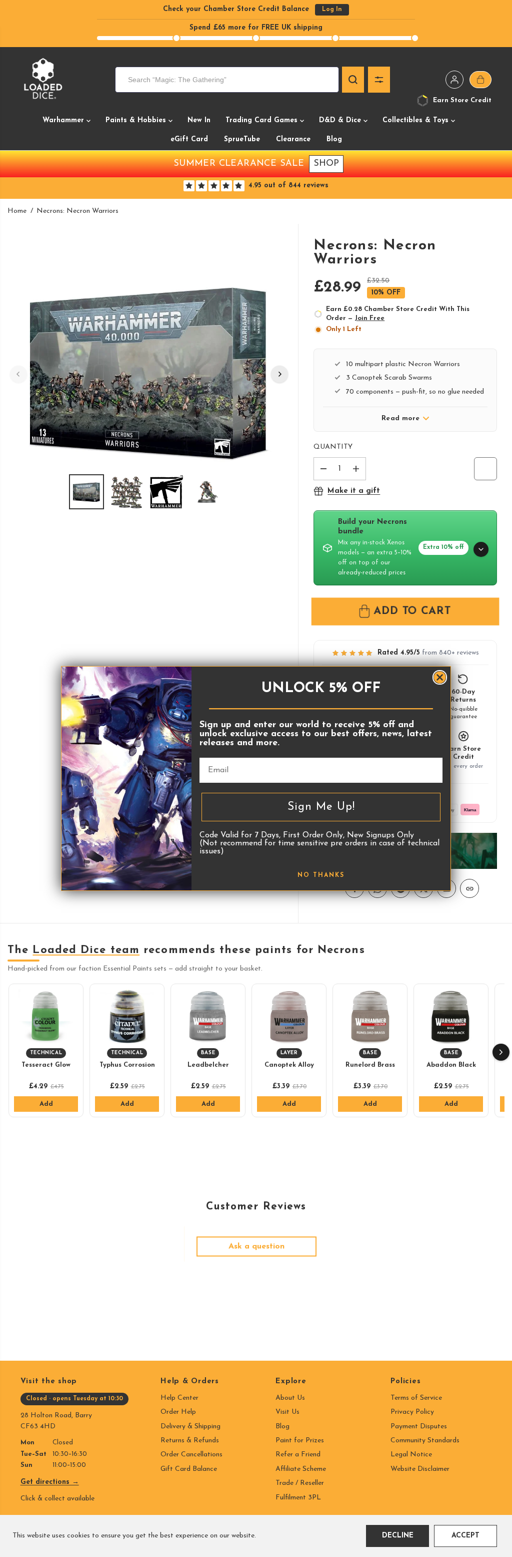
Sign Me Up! (321, 807)
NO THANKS (321, 875)
